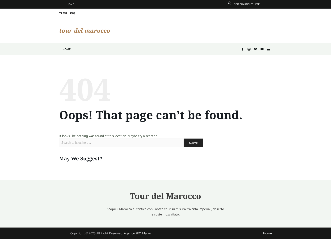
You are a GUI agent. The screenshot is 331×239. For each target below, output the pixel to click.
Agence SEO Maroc (138, 233)
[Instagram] (249, 49)
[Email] (262, 49)
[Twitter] (255, 49)
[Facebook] (242, 49)
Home (70, 4)
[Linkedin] (268, 49)
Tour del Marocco (84, 30)
